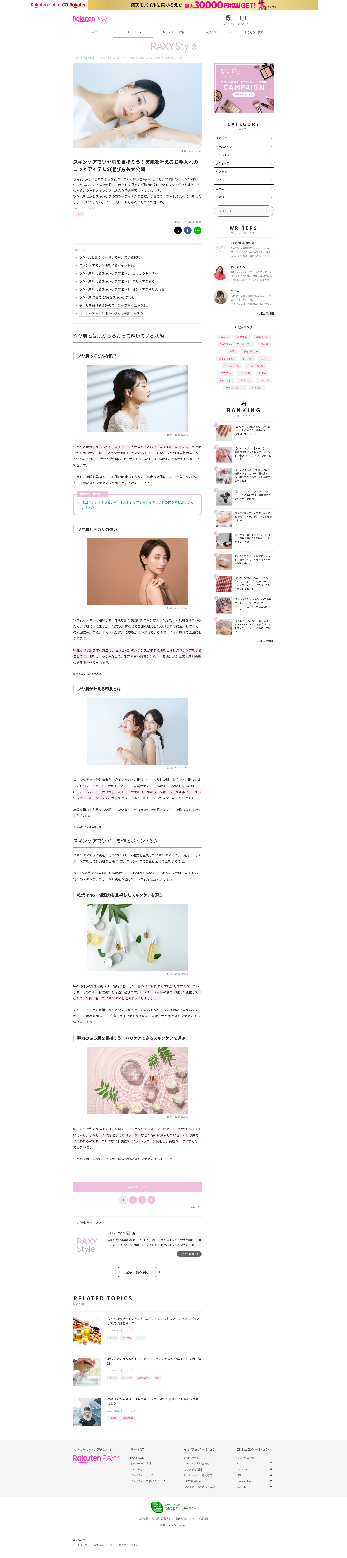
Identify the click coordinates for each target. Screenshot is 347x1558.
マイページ (136, 1469)
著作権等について (185, 1518)
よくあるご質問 (253, 32)
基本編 (264, 344)
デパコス (245, 380)
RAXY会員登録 (245, 1457)
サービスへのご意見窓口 (198, 1475)
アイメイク (223, 155)
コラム (220, 189)
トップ (93, 32)
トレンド (247, 358)
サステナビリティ (128, 1545)
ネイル (220, 180)
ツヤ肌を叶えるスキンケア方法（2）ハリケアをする (117, 281)
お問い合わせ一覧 (103, 1545)
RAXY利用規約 (192, 1481)
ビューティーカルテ (142, 1475)
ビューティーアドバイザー (145, 1481)
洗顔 (157, 1377)
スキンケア (89, 208)
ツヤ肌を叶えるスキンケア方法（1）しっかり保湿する (118, 273)
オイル (141, 1337)
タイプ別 (257, 387)
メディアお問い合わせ (197, 1463)
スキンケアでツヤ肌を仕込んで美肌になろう (111, 313)
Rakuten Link (244, 1481)
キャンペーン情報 (173, 32)
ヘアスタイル (232, 365)
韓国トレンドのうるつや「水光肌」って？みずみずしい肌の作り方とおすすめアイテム (138, 505)
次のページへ (137, 1186)
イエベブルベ (255, 365)
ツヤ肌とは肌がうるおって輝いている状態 (109, 257)
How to (79, 213)
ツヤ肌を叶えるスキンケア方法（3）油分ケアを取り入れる (121, 289)
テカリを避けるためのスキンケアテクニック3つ (113, 305)
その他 (220, 197)
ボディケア (223, 163)
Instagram (242, 1469)
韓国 (232, 351)
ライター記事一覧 (189, 1254)
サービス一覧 (80, 1545)
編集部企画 (143, 1377)
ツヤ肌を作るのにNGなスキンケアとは (107, 297)
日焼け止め (128, 1417)
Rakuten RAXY (91, 19)
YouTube (242, 1487)
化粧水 (262, 373)
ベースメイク (224, 146)
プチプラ (226, 373)
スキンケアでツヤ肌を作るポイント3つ (107, 265)
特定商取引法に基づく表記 (199, 1487)
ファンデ (264, 380)
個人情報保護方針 (161, 1518)
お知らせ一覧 (191, 1457)
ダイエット (225, 380)
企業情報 (143, 1518)
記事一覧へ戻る (137, 1271)
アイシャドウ (226, 358)
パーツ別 (127, 1337)
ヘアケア (221, 172)
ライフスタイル (234, 387)
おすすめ (127, 1377)
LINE (240, 1475)
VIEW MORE (265, 313)
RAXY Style (133, 32)
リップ (265, 358)
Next (194, 1207)
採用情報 (203, 1518)
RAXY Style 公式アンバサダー (235, 344)
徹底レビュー (251, 351)
